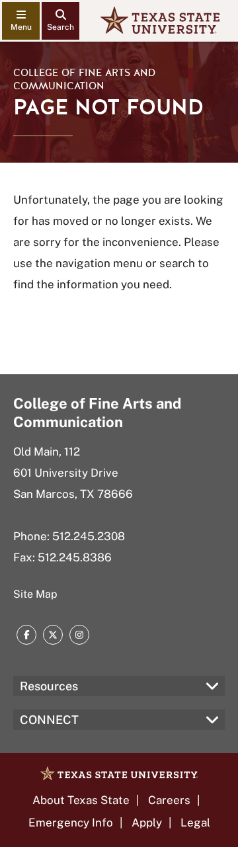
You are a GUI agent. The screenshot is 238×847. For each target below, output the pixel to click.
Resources (49, 686)
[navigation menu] (21, 21)
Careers (169, 800)
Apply (147, 822)
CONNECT (49, 720)
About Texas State (81, 800)
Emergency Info (70, 822)
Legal (195, 822)
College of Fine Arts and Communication (84, 79)
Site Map (35, 594)
